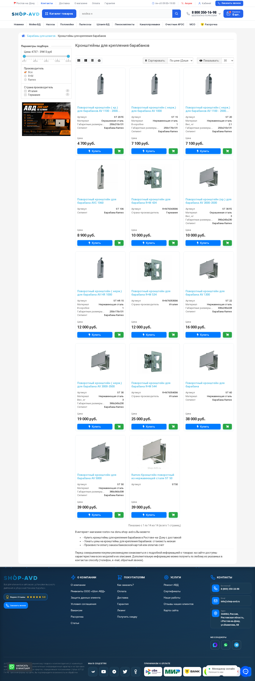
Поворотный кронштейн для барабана (205, 384)
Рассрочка (211, 24)
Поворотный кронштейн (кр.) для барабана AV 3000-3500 (208, 201)
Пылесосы (85, 24)
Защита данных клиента (85, 597)
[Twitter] (125, 671)
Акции (188, 3)
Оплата (96, 3)
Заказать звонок (231, 3)
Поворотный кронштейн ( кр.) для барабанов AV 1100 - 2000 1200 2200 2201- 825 (97, 109)
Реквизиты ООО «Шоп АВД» (88, 591)
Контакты (47, 3)
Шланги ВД (103, 24)
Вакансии (76, 610)
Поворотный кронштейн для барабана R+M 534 (150, 293)
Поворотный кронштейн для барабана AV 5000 (96, 476)
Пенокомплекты (124, 24)
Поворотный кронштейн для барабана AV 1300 (205, 293)
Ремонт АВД (171, 585)
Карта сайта (171, 610)
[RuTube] (114, 671)
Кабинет (206, 3)
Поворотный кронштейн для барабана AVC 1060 (96, 201)
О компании (78, 585)
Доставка (64, 3)
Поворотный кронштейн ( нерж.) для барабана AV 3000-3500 (99, 384)
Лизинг (121, 610)
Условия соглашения (83, 604)
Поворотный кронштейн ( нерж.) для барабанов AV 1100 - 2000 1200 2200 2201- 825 (208, 109)
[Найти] (176, 14)
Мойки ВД (35, 24)
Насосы (50, 24)
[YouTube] (103, 671)
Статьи (75, 623)
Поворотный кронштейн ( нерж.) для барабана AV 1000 (153, 109)
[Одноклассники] (135, 671)
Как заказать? (125, 585)
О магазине (80, 3)
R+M (30, 75)
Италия (32, 91)
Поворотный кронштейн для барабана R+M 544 (150, 384)
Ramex (32, 79)
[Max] (215, 645)
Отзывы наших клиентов (178, 604)
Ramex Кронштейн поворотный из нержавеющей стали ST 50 (152, 476)
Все (30, 72)
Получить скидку (127, 616)
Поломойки (67, 24)
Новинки (19, 24)
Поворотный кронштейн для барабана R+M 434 (150, 201)
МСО (192, 24)
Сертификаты (172, 591)
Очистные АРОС (174, 24)
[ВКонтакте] (92, 671)
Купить (96, 151)
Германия (34, 94)
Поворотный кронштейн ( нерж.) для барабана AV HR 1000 (99, 293)
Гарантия (110, 3)
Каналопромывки (150, 24)
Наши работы (172, 597)
